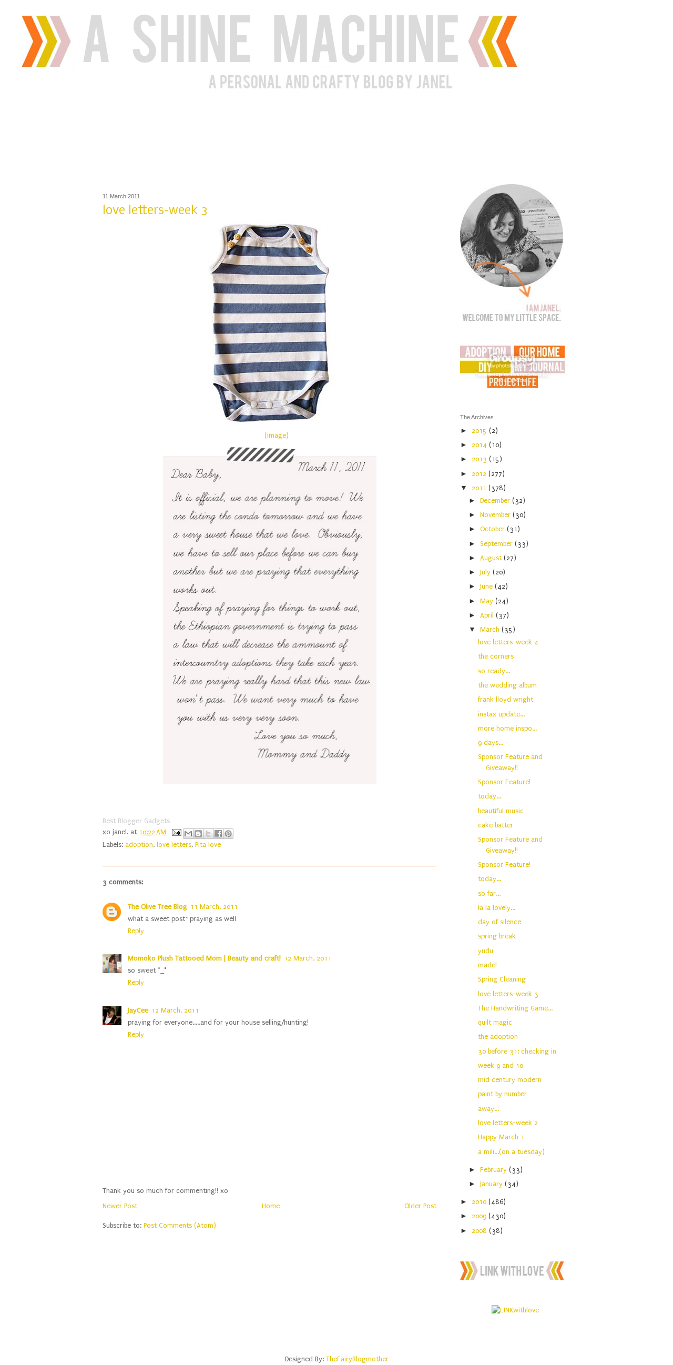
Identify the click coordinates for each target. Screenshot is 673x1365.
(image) (276, 435)
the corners (496, 656)
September (497, 544)
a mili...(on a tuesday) (511, 1152)
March (491, 629)
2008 (480, 1231)
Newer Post (120, 1206)
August (492, 558)
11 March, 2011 (214, 907)
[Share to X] (208, 833)
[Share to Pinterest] (228, 833)
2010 (480, 1202)
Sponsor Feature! (504, 782)
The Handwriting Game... (515, 1008)
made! (487, 965)
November (496, 515)
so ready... (494, 671)
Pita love (208, 844)
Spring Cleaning (502, 979)
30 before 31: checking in (517, 1051)
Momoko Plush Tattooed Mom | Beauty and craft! (204, 958)
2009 (480, 1216)
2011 (480, 488)
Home (271, 1206)
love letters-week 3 (508, 994)
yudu (485, 951)
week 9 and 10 (500, 1065)
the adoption (498, 1036)
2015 (480, 430)
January (492, 1184)
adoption (139, 844)
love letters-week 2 (508, 1123)
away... (488, 1109)
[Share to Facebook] (218, 833)
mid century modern (510, 1080)
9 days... (490, 742)
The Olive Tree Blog (157, 907)
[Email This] (188, 833)
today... (489, 796)
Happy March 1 (501, 1137)
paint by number (502, 1094)
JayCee (138, 1010)
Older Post (420, 1206)
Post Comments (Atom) (180, 1225)
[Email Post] (175, 832)
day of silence (499, 922)
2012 (480, 474)
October (493, 529)
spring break (497, 936)
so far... (489, 893)
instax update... (501, 714)
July (486, 572)
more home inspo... (507, 728)
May (487, 601)
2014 (480, 445)
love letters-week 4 (508, 642)
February (494, 1170)
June (487, 586)
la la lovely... (496, 908)
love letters (174, 844)
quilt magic (495, 1022)
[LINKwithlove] (515, 1310)
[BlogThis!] (198, 833)
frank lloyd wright (505, 699)
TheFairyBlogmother (357, 1359)
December (496, 500)
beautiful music (501, 811)
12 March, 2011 (307, 958)
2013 (480, 459)
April (488, 615)
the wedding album (507, 685)
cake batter (495, 825)
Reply (136, 931)
